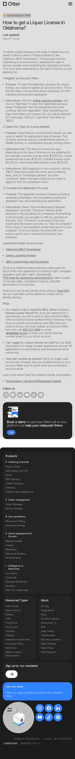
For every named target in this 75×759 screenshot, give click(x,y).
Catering (10, 588)
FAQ (43, 728)
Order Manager (14, 605)
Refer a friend (48, 744)
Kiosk (9, 576)
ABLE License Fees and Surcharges (27, 261)
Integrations (47, 711)
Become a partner (51, 740)
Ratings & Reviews (16, 655)
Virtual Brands (13, 659)
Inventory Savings (15, 626)
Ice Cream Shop (15, 744)
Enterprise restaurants (18, 740)
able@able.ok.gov (17, 333)
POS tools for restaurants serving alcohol (27, 277)
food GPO (63, 290)
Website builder (14, 642)
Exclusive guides (50, 719)
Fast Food (11, 749)
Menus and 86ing (15, 622)
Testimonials (48, 736)
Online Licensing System (48, 100)
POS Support (48, 753)
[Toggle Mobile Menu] (69, 4)
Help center (47, 732)
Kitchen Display (14, 609)
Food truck (11, 724)
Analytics (11, 687)
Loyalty (9, 646)
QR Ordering (13, 580)
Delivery (10, 736)
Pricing (45, 707)
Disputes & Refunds (16, 683)
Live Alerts (11, 674)
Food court (12, 728)
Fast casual (12, 707)
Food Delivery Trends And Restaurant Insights (33, 381)
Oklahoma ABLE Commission (23, 249)
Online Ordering (14, 584)
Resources (47, 724)
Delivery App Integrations (19, 593)
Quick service (13, 711)
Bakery (9, 715)
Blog (43, 715)
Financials (11, 678)
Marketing (11, 650)
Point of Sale (13, 567)
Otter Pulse (47, 749)
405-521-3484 (31, 329)
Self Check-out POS (17, 572)
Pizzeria (10, 732)
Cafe (8, 719)
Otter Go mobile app (17, 691)
